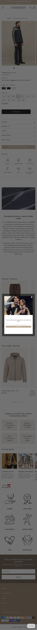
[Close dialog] (31, 297)
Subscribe (18, 326)
